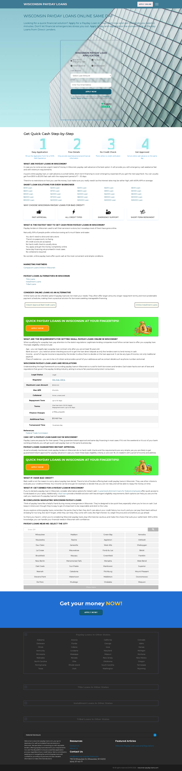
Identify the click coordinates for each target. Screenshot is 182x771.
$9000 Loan (109, 197)
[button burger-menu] (156, 4)
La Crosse (40, 550)
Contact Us (74, 746)
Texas (40, 669)
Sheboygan (142, 545)
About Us (74, 748)
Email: (73, 79)
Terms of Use (81, 98)
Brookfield (40, 556)
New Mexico (141, 658)
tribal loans (62, 494)
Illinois (40, 647)
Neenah (40, 572)
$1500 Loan (28, 194)
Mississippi (74, 654)
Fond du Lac (108, 550)
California (108, 640)
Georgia (107, 643)
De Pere (40, 582)
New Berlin (40, 561)
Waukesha (40, 540)
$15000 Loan (29, 200)
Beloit (141, 550)
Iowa (108, 647)
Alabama (40, 640)
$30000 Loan (110, 200)
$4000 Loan (109, 194)
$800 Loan (82, 191)
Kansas (141, 647)
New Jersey (108, 658)
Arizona (74, 640)
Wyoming (141, 669)
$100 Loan (28, 188)
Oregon (141, 661)
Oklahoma (107, 661)
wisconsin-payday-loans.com (148, 768)
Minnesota (40, 654)
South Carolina (108, 665)
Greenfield (108, 556)
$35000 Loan (137, 200)
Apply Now (91, 92)
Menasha (108, 561)
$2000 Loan (56, 194)
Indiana (74, 647)
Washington (108, 669)
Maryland (108, 651)
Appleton (108, 540)
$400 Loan (108, 188)
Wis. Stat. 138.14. (58, 380)
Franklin (142, 556)
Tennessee (141, 665)
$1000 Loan (136, 191)
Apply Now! (91, 612)
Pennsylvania (40, 665)
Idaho (141, 643)
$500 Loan (135, 188)
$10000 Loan (136, 197)
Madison (74, 535)
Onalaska (108, 582)
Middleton (108, 577)
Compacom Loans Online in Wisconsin (39, 268)
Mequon (142, 582)
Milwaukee (40, 535)
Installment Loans (33, 282)
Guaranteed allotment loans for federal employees (119, 491)
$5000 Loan (136, 194)
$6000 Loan (29, 197)
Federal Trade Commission (37, 433)
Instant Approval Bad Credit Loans (40, 305)
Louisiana (74, 651)
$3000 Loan (83, 194)
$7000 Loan (56, 197)
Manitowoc (108, 566)
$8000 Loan (83, 197)
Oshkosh (142, 540)
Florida (74, 643)
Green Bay (108, 535)
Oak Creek (40, 566)
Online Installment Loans (146, 305)
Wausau (74, 556)
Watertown (74, 577)
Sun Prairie (74, 566)
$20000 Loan (56, 200)
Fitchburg (108, 572)
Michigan (141, 651)
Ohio (74, 661)
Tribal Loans (31, 284)
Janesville (74, 545)
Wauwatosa (74, 550)
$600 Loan (28, 191)
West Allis (108, 545)
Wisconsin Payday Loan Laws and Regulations (134, 746)
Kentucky (40, 651)
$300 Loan (82, 188)
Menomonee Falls (74, 561)
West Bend (142, 561)
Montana (141, 654)
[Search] (153, 529)
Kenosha (142, 535)
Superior (142, 566)
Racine (74, 540)
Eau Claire (40, 545)
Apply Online (145, 4)
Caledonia (74, 572)
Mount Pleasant (142, 572)
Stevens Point (40, 577)
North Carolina (40, 661)
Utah (74, 669)
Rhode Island (74, 665)
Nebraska (41, 658)
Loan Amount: (76, 70)
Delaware (41, 643)
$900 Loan (108, 191)
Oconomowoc (142, 577)
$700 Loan (55, 191)
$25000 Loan (83, 200)
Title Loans (30, 279)
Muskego (74, 582)
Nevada (74, 658)
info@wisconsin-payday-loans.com (84, 757)
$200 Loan (55, 188)
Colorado (141, 640)
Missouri (107, 654)
